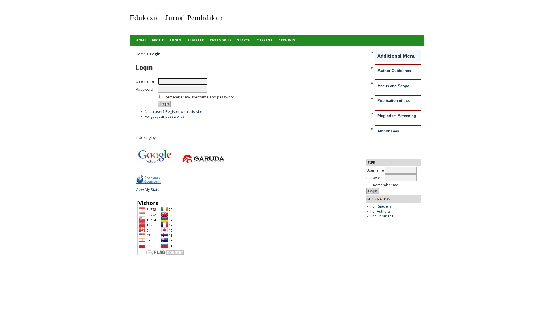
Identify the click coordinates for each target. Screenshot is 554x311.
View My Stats (147, 189)
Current (265, 40)
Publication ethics (393, 100)
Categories (220, 40)
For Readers (380, 206)
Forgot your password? (164, 116)
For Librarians (381, 216)
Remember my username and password (199, 97)
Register (195, 40)
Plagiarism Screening (396, 116)
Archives (286, 40)
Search (243, 40)
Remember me (385, 185)
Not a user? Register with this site (173, 111)
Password (374, 177)
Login (175, 40)
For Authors (380, 211)
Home (141, 40)
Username (375, 170)
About (158, 40)
